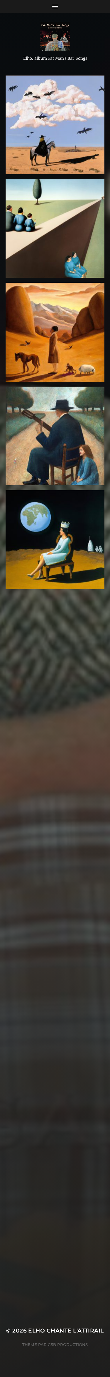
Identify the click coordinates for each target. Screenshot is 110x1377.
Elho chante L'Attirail (66, 1330)
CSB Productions (68, 1344)
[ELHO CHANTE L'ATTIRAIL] (55, 36)
